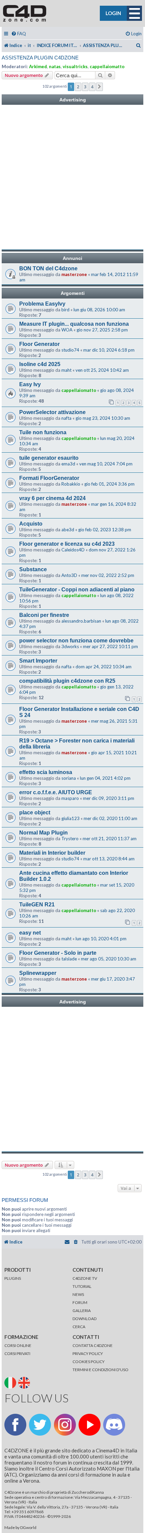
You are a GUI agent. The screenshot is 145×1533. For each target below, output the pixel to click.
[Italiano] (11, 1382)
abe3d (67, 529)
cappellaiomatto (107, 66)
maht (66, 370)
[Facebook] (15, 1425)
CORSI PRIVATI (17, 1353)
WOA (66, 329)
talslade (69, 958)
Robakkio (70, 484)
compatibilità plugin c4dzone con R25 (67, 681)
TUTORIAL (81, 1286)
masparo (70, 798)
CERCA (78, 1326)
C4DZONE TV (84, 1278)
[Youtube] (89, 1425)
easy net (30, 933)
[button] (99, 87)
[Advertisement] (72, 177)
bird (65, 309)
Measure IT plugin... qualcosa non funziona (74, 324)
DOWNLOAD (84, 1318)
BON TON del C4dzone (48, 268)
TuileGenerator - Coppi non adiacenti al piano (77, 589)
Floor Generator (39, 344)
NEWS (78, 1294)
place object (34, 812)
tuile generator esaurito (49, 458)
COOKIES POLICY (88, 1361)
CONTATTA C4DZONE (92, 1345)
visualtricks (75, 66)
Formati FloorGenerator (49, 478)
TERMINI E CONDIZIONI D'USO (100, 1369)
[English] (24, 1382)
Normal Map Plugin (43, 833)
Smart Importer (38, 661)
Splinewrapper (37, 973)
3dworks (70, 646)
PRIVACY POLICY (87, 1353)
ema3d (68, 463)
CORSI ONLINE (17, 1345)
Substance (33, 569)
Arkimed (38, 66)
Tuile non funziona (42, 432)
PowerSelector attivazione (52, 412)
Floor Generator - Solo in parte (57, 953)
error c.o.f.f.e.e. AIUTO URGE (55, 792)
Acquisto (30, 524)
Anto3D (69, 575)
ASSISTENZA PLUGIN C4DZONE (40, 57)
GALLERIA (81, 1310)
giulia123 (70, 818)
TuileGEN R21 (37, 904)
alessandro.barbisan (81, 621)
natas (55, 66)
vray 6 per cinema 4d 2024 (52, 498)
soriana (68, 778)
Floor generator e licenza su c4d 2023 (67, 544)
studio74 (70, 350)
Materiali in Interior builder (52, 853)
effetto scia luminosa (45, 772)
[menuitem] (18, 34)
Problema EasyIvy (42, 304)
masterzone (74, 274)
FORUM (79, 1302)
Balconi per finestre (44, 615)
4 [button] (92, 87)
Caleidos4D (73, 549)
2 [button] (78, 87)
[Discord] (114, 1425)
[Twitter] (40, 1425)
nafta (66, 418)
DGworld (28, 1527)
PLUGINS (12, 1278)
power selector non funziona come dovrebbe (76, 640)
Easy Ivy (30, 384)
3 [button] (85, 87)
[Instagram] (65, 1425)
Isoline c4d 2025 (39, 364)
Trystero (70, 838)
